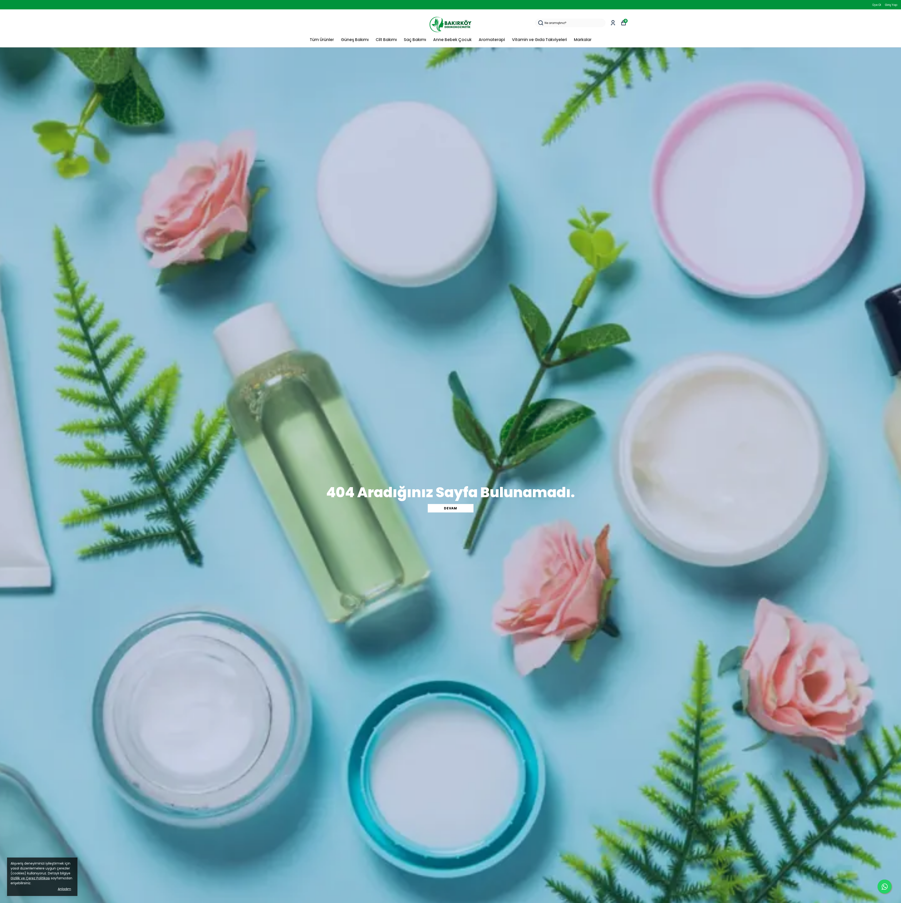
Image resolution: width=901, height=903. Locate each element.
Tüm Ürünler (322, 39)
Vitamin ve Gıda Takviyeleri (539, 39)
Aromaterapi (492, 39)
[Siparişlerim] (613, 23)
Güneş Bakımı (355, 39)
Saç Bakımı (415, 39)
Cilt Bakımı (386, 39)
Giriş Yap (891, 5)
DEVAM (450, 508)
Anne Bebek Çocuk (452, 39)
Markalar (583, 39)
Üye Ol (876, 5)
